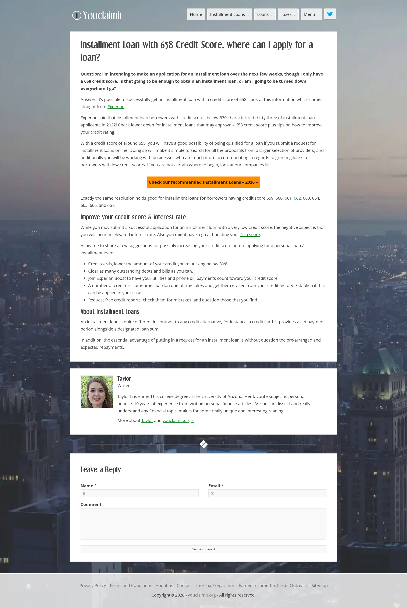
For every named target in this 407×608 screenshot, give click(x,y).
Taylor (147, 420)
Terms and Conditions (130, 585)
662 (297, 198)
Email (214, 486)
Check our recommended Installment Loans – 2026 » (203, 182)
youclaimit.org (202, 595)
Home (196, 14)
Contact (184, 585)
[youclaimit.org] (105, 21)
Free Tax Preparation (215, 585)
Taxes (286, 14)
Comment (90, 504)
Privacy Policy (92, 585)
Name (87, 486)
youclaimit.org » (178, 420)
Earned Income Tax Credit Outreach (273, 585)
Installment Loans (227, 14)
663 (306, 198)
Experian (115, 106)
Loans (263, 14)
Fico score (250, 234)
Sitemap (320, 585)
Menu (309, 14)
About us (164, 585)
